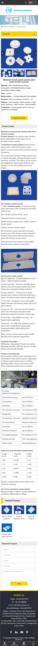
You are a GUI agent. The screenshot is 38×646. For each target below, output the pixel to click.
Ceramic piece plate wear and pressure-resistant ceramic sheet (7, 535)
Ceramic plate (21, 27)
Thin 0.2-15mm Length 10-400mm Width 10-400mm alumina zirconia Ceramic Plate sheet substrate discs (7, 518)
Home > (6, 27)
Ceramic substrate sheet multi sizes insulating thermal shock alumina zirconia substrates (19, 518)
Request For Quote (19, 118)
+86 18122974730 (22, 599)
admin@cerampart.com (22, 605)
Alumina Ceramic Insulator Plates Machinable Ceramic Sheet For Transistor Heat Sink (31, 518)
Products (12, 27)
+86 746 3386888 (20, 602)
